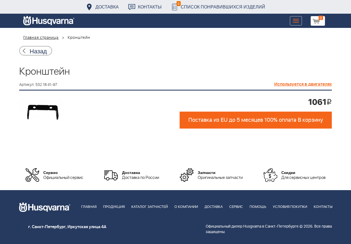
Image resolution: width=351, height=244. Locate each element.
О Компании (186, 207)
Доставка (107, 7)
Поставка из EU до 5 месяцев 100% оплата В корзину (255, 120)
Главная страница (41, 37)
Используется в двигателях (303, 84)
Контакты (150, 7)
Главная (89, 207)
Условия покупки (290, 207)
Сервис (236, 207)
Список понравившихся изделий (221, 5)
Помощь (258, 207)
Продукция (114, 207)
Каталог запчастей (149, 207)
